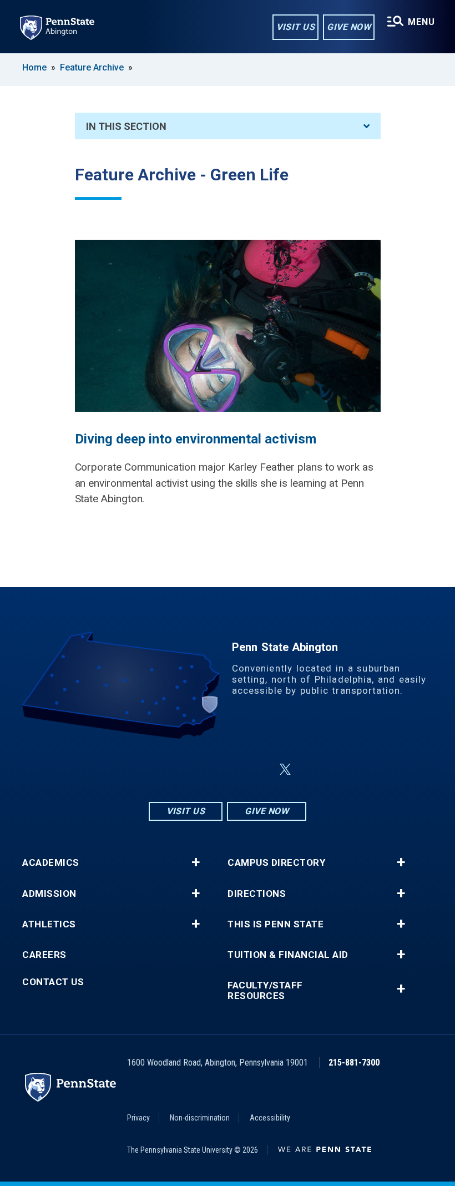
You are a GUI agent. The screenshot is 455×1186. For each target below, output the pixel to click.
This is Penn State (275, 924)
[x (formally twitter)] (285, 769)
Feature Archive (92, 67)
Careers (44, 955)
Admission (49, 894)
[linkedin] (229, 769)
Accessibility (270, 1117)
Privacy (138, 1117)
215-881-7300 (354, 1062)
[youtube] (258, 769)
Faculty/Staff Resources (265, 990)
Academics (50, 862)
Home (34, 67)
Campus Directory (276, 862)
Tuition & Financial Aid (288, 955)
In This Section (126, 126)
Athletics (49, 924)
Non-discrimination (200, 1117)
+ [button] (195, 862)
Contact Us (53, 982)
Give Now (349, 27)
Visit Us (295, 27)
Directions (257, 894)
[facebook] (201, 769)
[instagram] (172, 769)
